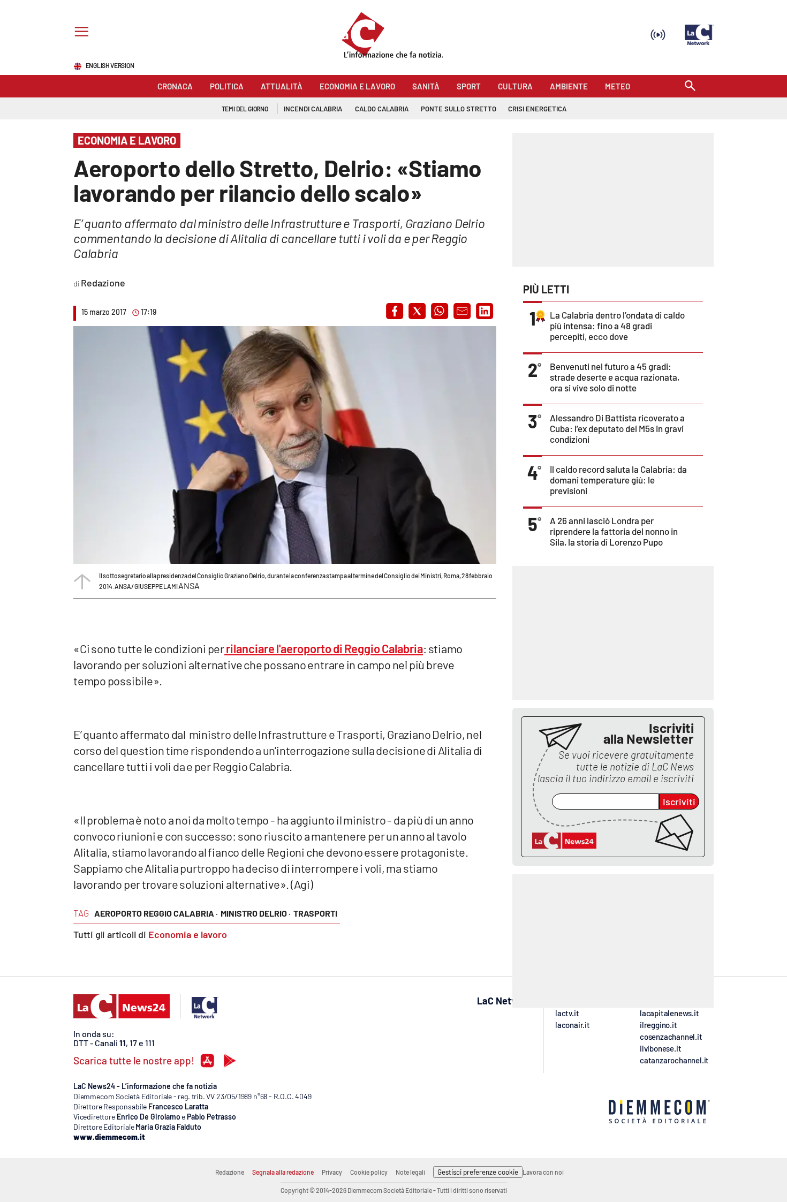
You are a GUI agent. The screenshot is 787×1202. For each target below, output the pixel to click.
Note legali (410, 1172)
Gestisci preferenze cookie (477, 1172)
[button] (394, 311)
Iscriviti (679, 801)
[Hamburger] (79, 33)
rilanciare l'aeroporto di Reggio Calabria (323, 648)
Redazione (229, 1172)
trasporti (315, 913)
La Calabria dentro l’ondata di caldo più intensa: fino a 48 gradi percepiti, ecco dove (617, 325)
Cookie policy (369, 1172)
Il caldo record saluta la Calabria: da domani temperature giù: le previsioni (618, 480)
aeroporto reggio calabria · (156, 913)
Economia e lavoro (187, 934)
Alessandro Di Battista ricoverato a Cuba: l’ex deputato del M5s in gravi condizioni (617, 428)
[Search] (690, 86)
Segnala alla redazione (283, 1172)
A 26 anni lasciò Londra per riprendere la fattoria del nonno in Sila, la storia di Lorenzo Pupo (614, 531)
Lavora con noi (543, 1172)
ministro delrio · (256, 913)
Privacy (332, 1172)
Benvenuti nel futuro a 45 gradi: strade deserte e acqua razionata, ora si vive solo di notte (614, 377)
